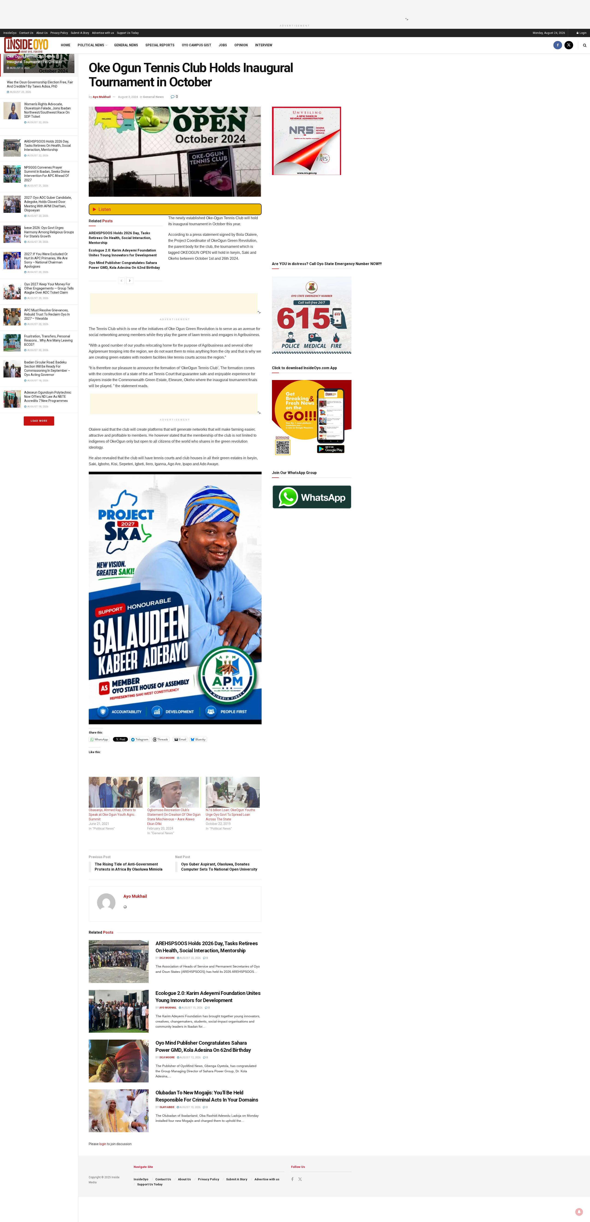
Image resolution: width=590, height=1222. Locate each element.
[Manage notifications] (579, 1212)
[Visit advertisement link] (175, 598)
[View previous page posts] (121, 281)
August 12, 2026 (190, 1057)
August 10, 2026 (189, 1107)
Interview (263, 45)
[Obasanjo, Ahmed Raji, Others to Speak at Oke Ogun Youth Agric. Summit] (116, 792)
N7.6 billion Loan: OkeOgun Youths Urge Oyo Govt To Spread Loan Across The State (230, 814)
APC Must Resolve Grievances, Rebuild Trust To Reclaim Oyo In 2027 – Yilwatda (47, 314)
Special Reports (159, 45)
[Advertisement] (293, 10)
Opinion (241, 45)
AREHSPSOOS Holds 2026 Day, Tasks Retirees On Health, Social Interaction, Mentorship (47, 146)
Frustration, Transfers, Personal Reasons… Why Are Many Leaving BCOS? (48, 340)
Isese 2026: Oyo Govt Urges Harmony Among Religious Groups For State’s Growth (49, 232)
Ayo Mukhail (102, 97)
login (102, 1144)
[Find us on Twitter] (568, 45)
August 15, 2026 (191, 1007)
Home (65, 45)
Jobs (223, 45)
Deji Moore (166, 957)
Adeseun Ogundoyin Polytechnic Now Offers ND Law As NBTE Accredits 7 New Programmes (47, 397)
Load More (39, 420)
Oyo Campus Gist (196, 45)
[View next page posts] (129, 281)
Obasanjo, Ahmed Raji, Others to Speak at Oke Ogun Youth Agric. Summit (112, 814)
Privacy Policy (59, 33)
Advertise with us (103, 33)
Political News (91, 45)
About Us (42, 33)
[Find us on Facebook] (557, 45)
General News (126, 45)
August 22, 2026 (190, 957)
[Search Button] (585, 45)
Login (583, 33)
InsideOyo (9, 33)
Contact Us (26, 33)
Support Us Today (128, 33)
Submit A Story (80, 33)
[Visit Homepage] (26, 45)
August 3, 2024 (128, 97)
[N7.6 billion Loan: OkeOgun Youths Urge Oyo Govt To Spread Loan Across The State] (233, 792)
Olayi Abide (166, 1107)
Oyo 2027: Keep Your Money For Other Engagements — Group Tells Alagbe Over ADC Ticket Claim (49, 288)
